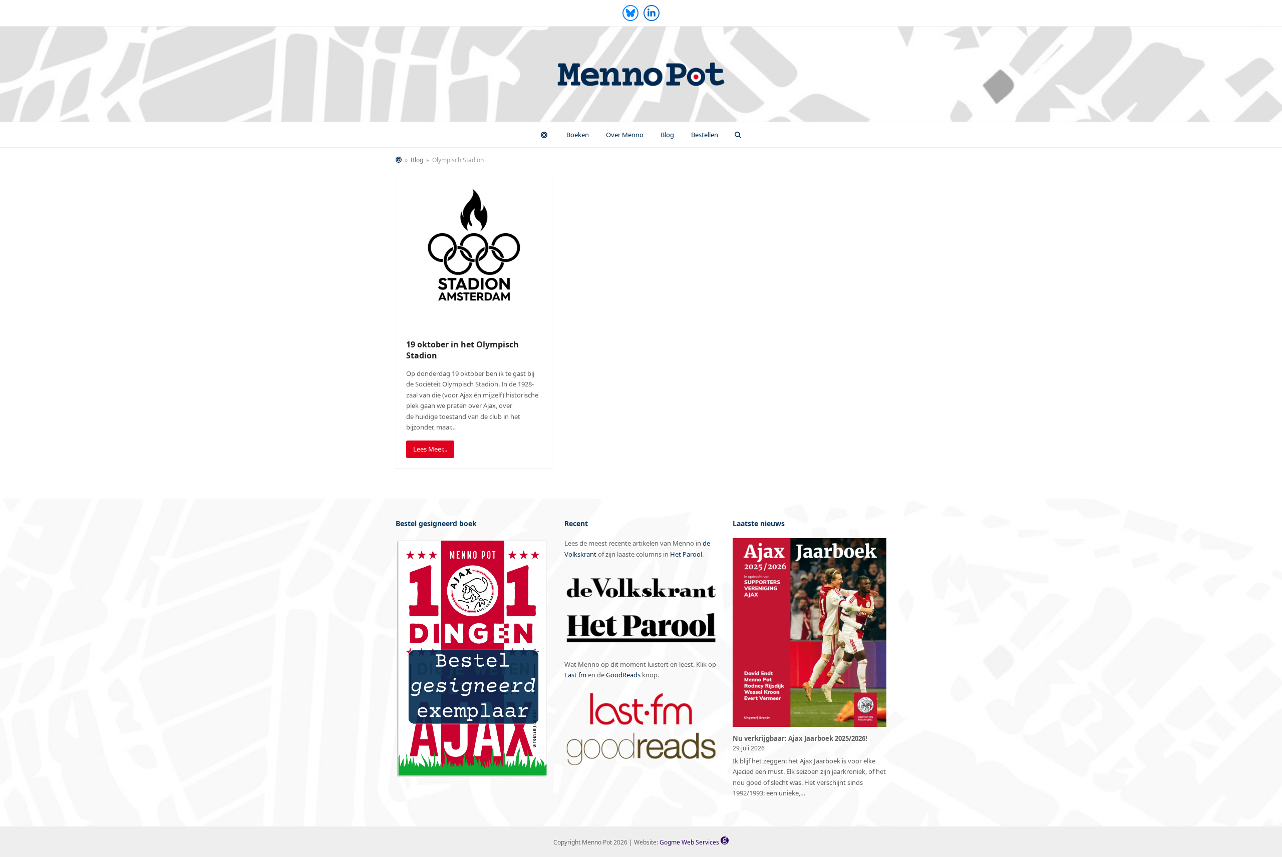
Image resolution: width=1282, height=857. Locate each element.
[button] (738, 134)
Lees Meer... (430, 449)
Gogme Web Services (690, 842)
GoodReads (623, 674)
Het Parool (686, 554)
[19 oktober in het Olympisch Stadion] (474, 250)
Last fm (575, 674)
